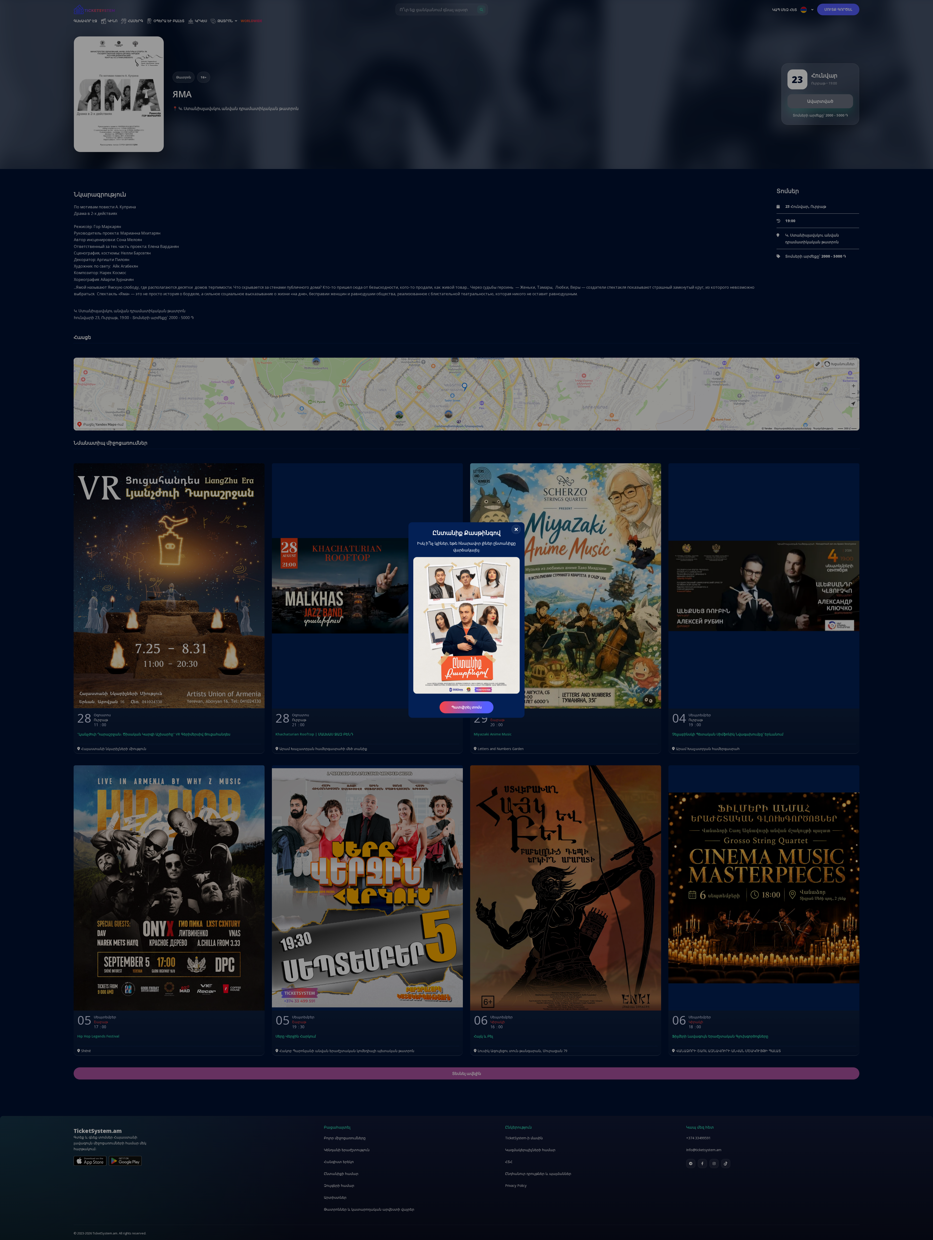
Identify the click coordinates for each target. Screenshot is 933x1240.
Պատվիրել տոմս (466, 707)
